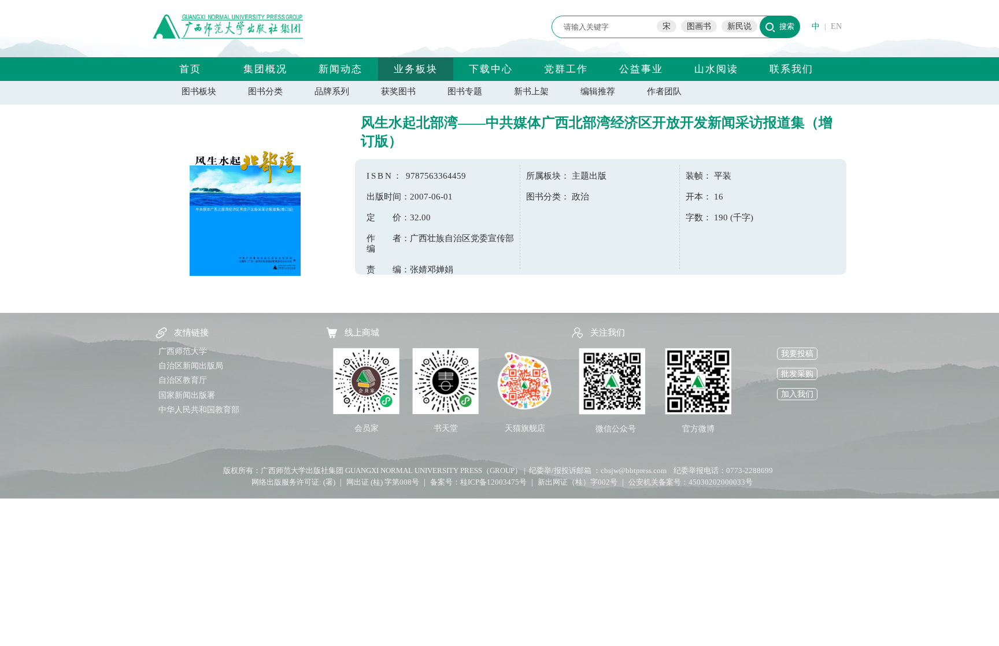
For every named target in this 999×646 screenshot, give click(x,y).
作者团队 (664, 91)
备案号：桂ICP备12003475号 (478, 482)
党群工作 (566, 69)
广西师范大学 (182, 351)
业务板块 (416, 69)
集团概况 (265, 69)
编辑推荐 (597, 91)
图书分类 (265, 91)
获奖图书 (398, 91)
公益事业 (641, 69)
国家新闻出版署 (186, 395)
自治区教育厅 (182, 380)
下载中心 (491, 69)
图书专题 (464, 91)
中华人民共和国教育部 (198, 409)
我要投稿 (797, 353)
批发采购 (797, 374)
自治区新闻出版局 (190, 365)
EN (836, 26)
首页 (190, 69)
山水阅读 (716, 69)
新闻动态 (340, 69)
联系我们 (791, 69)
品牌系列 (331, 91)
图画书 (699, 26)
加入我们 (797, 394)
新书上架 (531, 91)
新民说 (739, 26)
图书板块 (199, 91)
